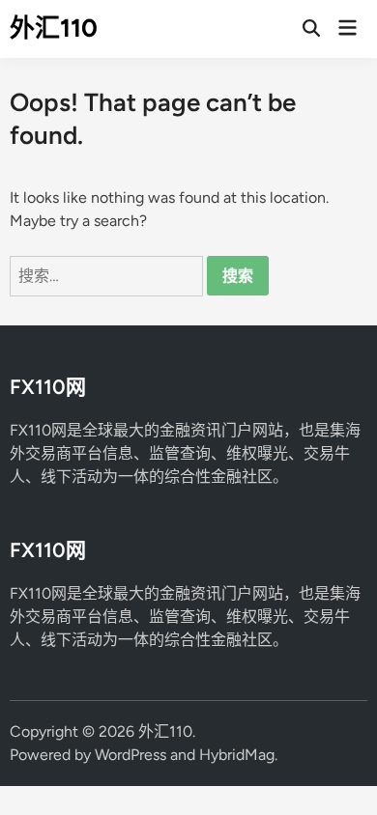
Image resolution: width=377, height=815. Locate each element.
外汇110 (54, 28)
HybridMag (237, 754)
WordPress (130, 754)
